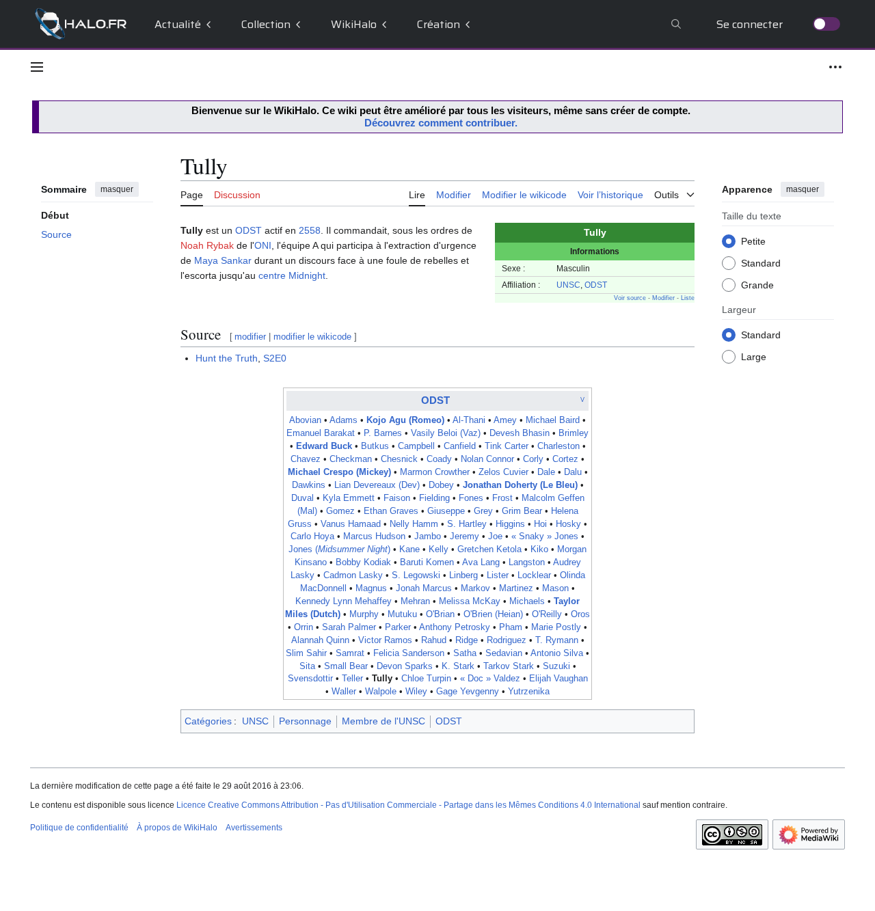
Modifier (663, 298)
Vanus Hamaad (351, 524)
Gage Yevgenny (467, 691)
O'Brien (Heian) (493, 614)
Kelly (438, 549)
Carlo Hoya (312, 536)
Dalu (573, 472)
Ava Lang (481, 562)
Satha (464, 653)
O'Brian (440, 614)
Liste (688, 298)
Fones (471, 498)
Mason (555, 588)
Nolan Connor (487, 459)
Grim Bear (522, 511)
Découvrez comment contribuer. (440, 122)
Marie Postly (556, 627)
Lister (498, 575)
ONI (262, 245)
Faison (396, 498)
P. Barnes (383, 433)
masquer (116, 189)
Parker (398, 627)
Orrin (303, 627)
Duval (302, 498)
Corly (533, 459)
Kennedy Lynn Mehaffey (343, 601)
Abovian (305, 420)
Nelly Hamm (414, 524)
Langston (527, 562)
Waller (344, 691)
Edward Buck (324, 446)
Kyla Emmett (349, 498)
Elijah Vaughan (558, 678)
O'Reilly (547, 614)
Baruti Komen (427, 562)
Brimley (573, 433)
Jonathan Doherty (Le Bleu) (520, 485)
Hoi (540, 524)
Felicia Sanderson (408, 653)
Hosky (568, 524)
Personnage (305, 721)
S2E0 (274, 358)
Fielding (434, 498)
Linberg (463, 575)
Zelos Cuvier (503, 472)
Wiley (416, 691)
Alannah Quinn (320, 640)
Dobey (441, 485)
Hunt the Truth (227, 358)
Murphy (364, 614)
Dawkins (308, 485)
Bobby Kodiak (363, 562)
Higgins (510, 524)
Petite (753, 240)
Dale (546, 472)
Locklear (534, 575)
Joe (495, 536)
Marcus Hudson (374, 536)
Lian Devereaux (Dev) (377, 485)
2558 (310, 230)
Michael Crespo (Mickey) (339, 472)
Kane (409, 549)
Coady (439, 459)
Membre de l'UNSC (383, 721)
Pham (510, 627)
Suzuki (556, 666)
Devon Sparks (405, 666)
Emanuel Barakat (320, 433)
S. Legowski (416, 575)
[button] (37, 67)
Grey (483, 511)
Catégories (208, 721)
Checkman (350, 459)
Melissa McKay (469, 601)
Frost (502, 498)
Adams (343, 420)
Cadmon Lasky (353, 575)
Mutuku (402, 614)
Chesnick (399, 459)
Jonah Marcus (424, 588)
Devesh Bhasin (519, 433)
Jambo (427, 536)
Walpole (380, 691)
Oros (580, 614)
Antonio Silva (556, 653)
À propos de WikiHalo (177, 827)
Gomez (340, 511)
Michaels (527, 601)
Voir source (630, 298)
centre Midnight (291, 275)
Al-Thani (469, 420)
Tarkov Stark (508, 666)
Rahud (433, 640)
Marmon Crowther (435, 472)
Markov (475, 588)
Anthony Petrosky (454, 627)
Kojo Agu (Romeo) (405, 420)
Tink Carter (506, 446)
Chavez (306, 459)
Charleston (558, 446)
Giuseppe (446, 511)
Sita (307, 666)
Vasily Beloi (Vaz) (446, 433)
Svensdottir (310, 678)
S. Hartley (467, 524)
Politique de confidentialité (79, 827)
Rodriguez (506, 640)
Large (753, 356)
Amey (505, 420)
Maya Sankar (223, 260)
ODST (595, 284)
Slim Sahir (306, 653)
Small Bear (346, 666)
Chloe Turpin (426, 678)
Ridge (466, 640)
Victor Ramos (385, 640)
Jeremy (464, 536)
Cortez (565, 459)
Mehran (415, 601)
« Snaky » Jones (544, 536)
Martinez (516, 588)
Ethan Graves (391, 511)
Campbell (416, 446)
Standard (761, 262)
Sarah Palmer (349, 627)
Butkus (375, 446)
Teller (352, 678)
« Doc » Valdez (490, 678)
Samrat (350, 653)
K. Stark (458, 666)
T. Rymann (556, 640)
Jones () (339, 549)
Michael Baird (553, 420)
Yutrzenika (529, 691)
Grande (757, 284)
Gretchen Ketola (489, 549)
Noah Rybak (207, 245)
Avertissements (254, 827)
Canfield (460, 446)
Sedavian (503, 653)
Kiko (539, 549)
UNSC (568, 284)
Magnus (371, 588)
